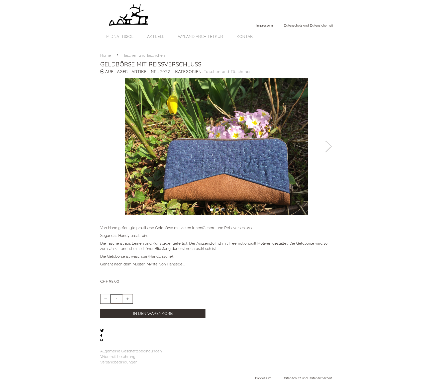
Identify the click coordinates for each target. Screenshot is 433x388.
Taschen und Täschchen (228, 71)
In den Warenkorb (153, 313)
